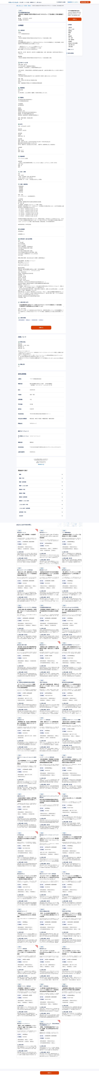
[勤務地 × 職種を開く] (62, 493)
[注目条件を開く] (62, 515)
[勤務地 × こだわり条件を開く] (62, 500)
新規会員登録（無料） (85, 2)
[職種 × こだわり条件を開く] (62, 485)
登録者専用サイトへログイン (73, 2)
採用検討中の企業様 (61, 2)
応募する (41, 327)
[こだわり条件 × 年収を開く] (62, 504)
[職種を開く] (62, 474)
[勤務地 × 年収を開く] (62, 489)
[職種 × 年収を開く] (62, 478)
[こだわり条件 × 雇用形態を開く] (62, 508)
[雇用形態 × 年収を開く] (62, 512)
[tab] (74, 25)
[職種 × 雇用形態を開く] (62, 482)
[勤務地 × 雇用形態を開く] (62, 497)
